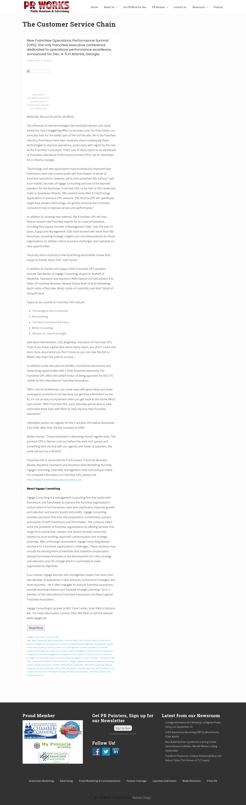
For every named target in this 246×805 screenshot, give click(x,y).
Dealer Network (94, 650)
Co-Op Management (70, 647)
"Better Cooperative (39, 640)
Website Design (141, 797)
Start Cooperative (103, 668)
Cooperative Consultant (97, 647)
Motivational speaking (94, 664)
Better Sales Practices (82, 640)
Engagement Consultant (37, 654)
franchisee (43, 657)
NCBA (63, 668)
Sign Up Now (123, 728)
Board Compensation (101, 640)
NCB (58, 668)
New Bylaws (71, 668)
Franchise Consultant (93, 654)
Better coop (53, 640)
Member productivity (43, 664)
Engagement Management (60, 654)
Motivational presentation (73, 664)
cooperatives (55, 650)
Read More (37, 628)
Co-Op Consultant (53, 647)
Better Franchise (65, 640)
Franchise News (52, 637)
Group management (73, 657)
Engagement (107, 650)
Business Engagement (36, 643)
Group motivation (91, 657)
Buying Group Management (81, 643)
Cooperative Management (38, 650)
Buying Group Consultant (57, 643)
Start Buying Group (86, 668)
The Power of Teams (97, 671)
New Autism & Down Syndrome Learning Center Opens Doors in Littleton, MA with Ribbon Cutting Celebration (191, 746)
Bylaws (41, 647)
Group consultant (56, 657)
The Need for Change (57, 671)
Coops (63, 650)
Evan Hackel (77, 654)
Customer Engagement (77, 650)
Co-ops (83, 647)
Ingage (73, 661)
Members (57, 664)
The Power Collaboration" (77, 671)
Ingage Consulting (84, 661)
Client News (40, 637)
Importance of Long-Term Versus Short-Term (50, 661)
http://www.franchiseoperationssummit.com (54, 480)
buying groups (100, 643)
